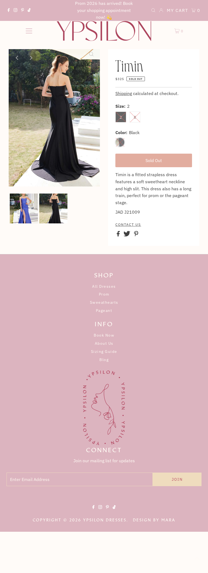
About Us (104, 343)
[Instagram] (15, 11)
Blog (104, 359)
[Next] (31, 58)
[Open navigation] (29, 31)
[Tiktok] (29, 11)
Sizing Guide (104, 351)
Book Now (104, 335)
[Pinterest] (22, 11)
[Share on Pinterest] (136, 235)
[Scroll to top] (197, 562)
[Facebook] (8, 11)
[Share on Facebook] (119, 235)
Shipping (123, 93)
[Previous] (17, 58)
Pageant (104, 310)
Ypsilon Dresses (104, 520)
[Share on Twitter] (127, 235)
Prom (104, 294)
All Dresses (104, 286)
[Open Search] (153, 10)
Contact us (128, 225)
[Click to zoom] (91, 58)
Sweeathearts (104, 302)
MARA (168, 520)
